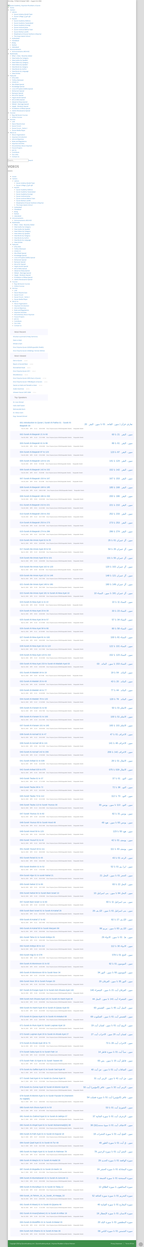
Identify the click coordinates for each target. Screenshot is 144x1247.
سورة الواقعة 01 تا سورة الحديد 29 (115, 1160)
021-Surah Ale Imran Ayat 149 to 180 (36, 584)
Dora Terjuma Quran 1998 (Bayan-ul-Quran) (27, 382)
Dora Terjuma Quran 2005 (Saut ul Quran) (27, 378)
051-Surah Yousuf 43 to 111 (32, 849)
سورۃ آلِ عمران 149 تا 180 (119, 584)
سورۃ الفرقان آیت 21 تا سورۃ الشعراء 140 (111, 990)
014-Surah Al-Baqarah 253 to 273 (35, 522)
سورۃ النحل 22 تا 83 (122, 884)
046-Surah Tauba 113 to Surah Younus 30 (38, 805)
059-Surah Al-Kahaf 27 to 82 (32, 919)
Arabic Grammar (18, 389)
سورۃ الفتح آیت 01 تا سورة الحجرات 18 (113, 1134)
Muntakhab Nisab (19, 368)
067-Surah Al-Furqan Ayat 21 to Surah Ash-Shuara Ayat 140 (47, 990)
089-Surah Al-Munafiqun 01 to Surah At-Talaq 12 (41, 1187)
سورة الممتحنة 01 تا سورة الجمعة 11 (115, 1178)
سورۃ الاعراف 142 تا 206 (120, 752)
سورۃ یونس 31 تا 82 (122, 813)
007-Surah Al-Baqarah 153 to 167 (35, 478)
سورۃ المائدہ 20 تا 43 (122, 681)
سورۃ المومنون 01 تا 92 (121, 963)
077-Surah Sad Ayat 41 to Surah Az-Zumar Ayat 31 (43, 1078)
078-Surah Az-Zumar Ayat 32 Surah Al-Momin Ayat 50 (44, 1087)
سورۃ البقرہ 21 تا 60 (122, 434)
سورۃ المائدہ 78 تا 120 (121, 699)
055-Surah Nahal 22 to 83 (31, 884)
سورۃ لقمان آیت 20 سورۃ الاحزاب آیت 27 (112, 1034)
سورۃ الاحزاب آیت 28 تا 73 (119, 1043)
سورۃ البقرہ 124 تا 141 (121, 461)
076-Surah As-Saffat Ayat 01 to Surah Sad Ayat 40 (42, 1069)
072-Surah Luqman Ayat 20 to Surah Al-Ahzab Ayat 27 (44, 1034)
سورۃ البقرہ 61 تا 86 (122, 443)
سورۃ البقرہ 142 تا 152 (121, 469)
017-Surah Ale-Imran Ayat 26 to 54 (35, 549)
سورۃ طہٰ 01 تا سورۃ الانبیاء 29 (117, 937)
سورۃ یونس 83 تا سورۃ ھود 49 (117, 822)
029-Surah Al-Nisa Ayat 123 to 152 (35, 655)
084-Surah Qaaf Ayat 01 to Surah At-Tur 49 (39, 1143)
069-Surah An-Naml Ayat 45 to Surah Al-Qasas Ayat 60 (44, 1008)
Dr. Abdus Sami (18, 413)
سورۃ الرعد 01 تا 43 (122, 858)
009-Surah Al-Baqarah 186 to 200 (35, 496)
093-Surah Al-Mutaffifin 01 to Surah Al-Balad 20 (41, 1222)
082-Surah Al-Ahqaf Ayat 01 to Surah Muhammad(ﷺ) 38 (45, 1125)
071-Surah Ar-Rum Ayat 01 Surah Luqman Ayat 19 (42, 1025)
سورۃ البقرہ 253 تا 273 (121, 522)
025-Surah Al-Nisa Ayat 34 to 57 (34, 619)
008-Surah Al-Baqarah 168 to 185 (35, 487)
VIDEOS (10, 171)
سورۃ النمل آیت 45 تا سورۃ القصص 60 (113, 1008)
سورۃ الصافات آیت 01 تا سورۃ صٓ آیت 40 (112, 1069)
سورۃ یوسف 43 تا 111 (122, 849)
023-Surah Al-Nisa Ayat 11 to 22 (34, 602)
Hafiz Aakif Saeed (19, 406)
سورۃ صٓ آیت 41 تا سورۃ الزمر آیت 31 (113, 1078)
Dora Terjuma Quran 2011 (21, 371)
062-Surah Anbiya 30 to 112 (32, 946)
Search (30, 160)
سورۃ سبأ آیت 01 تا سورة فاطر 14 (115, 1052)
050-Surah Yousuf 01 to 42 (32, 840)
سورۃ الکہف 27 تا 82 (122, 919)
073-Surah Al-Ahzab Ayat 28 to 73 (35, 1043)
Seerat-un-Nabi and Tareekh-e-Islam (25, 385)
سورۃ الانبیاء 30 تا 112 (122, 946)
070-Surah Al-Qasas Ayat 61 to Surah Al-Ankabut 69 (43, 1016)
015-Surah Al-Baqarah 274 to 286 (35, 531)
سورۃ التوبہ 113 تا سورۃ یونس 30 (116, 805)
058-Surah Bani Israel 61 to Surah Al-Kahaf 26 (40, 911)
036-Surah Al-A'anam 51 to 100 (34, 716)
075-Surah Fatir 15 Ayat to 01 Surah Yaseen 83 (41, 1061)
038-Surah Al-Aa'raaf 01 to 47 (33, 734)
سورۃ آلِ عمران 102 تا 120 (119, 566)
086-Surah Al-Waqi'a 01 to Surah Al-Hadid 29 (40, 1160)
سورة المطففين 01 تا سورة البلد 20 (115, 1222)
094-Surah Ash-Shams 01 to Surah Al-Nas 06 (40, 1231)
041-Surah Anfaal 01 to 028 (32, 761)
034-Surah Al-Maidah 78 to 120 (34, 699)
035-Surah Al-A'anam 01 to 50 (33, 708)
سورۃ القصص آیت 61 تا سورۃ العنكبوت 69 (112, 1016)
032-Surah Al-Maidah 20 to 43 (33, 681)
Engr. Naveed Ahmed (20, 416)
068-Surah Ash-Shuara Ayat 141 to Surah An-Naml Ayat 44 (46, 999)
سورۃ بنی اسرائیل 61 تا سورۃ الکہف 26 (113, 911)
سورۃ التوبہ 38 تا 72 (122, 787)
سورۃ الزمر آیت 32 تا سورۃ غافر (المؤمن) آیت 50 (108, 1087)
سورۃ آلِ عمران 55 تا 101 (120, 558)
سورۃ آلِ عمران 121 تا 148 (119, 575)
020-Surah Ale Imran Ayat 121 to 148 (36, 575)
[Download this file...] (12, 426)
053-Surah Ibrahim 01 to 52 (32, 866)
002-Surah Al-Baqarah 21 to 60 (34, 434)
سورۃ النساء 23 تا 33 (122, 611)
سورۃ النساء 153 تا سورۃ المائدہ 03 (115, 664)
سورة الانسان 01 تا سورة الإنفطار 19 (115, 1213)
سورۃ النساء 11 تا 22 (122, 602)
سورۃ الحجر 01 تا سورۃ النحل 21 (116, 875)
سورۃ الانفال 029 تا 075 (121, 769)
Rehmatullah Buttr (19, 409)
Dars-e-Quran (17, 360)
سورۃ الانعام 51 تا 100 (122, 716)
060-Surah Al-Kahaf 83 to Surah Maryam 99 (39, 928)
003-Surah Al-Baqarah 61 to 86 (34, 443)
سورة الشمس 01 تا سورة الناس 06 (115, 1231)
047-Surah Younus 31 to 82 (32, 814)
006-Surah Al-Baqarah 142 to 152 (35, 469)
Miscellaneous (17, 375)
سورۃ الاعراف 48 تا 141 (121, 743)
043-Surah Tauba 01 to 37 (31, 778)
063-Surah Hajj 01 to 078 (31, 955)
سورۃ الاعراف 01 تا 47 (121, 734)
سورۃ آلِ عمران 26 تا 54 (120, 549)
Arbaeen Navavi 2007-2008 (22, 392)
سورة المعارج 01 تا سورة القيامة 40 (115, 1204)
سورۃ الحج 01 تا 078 (122, 955)
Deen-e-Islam (17, 340)
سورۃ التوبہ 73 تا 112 (122, 796)
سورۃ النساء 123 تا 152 (121, 655)
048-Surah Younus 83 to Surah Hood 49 (38, 822)
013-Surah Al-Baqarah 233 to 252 (35, 514)
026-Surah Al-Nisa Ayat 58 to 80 (34, 628)
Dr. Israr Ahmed (18, 402)
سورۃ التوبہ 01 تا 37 (122, 778)
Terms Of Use (129, 1244)
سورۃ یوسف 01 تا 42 (122, 840)
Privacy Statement (116, 1244)
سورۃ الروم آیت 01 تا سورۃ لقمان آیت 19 (112, 1025)
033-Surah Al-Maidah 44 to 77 (33, 690)
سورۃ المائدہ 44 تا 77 (122, 690)
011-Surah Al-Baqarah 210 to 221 (35, 505)
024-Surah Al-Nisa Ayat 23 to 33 (34, 611)
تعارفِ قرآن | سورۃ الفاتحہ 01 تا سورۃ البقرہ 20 (108, 424)
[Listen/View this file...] (16, 426)
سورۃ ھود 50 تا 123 (123, 831)
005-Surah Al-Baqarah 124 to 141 (35, 461)
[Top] (141, 1244)
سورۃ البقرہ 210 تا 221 (121, 505)
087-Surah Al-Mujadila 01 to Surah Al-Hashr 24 (41, 1169)
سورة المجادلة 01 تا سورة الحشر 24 (115, 1169)
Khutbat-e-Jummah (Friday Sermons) (25, 337)
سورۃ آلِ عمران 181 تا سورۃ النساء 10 (113, 593)
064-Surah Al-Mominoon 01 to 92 (35, 963)
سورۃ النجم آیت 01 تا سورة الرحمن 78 (113, 1151)
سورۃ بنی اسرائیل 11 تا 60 (119, 902)
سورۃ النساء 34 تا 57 (122, 619)
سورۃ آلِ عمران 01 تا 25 (120, 540)
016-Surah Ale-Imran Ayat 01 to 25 (35, 540)
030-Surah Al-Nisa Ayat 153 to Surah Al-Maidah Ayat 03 (45, 664)
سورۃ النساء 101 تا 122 (121, 646)
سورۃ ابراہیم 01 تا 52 (122, 866)
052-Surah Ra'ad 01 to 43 (31, 858)
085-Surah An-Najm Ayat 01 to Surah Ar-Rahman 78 (43, 1151)
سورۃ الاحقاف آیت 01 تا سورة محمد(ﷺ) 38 (111, 1125)
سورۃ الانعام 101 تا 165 (121, 725)
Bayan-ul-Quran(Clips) (20, 364)
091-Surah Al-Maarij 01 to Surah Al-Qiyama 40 (40, 1204)
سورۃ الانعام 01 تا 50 (122, 708)
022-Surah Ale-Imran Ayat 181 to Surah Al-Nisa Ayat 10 (44, 593)
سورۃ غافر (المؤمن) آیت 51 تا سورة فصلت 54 (110, 1097)
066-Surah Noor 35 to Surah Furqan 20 (37, 981)
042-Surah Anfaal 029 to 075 (33, 769)
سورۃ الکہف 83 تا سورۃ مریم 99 (116, 928)
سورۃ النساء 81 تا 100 (122, 637)
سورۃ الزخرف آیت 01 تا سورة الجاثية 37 (113, 1116)
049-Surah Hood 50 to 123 (32, 831)
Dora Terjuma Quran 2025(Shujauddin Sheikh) (28, 347)
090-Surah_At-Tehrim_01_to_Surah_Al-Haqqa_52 (42, 1196)
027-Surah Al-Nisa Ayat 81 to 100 (35, 637)
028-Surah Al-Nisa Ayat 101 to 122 (35, 646)
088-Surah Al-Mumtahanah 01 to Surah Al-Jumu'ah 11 (44, 1178)
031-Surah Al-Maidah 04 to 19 (33, 672)
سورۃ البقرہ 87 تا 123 (122, 452)
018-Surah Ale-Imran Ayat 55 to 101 (36, 558)
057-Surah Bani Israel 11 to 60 (33, 902)
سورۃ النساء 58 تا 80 (122, 628)
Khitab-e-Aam (17, 344)
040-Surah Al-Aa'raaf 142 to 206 (34, 752)
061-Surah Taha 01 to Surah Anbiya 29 (37, 937)
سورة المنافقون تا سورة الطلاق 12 (116, 1187)
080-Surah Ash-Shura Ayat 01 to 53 (36, 1107)
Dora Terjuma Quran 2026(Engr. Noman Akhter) (29, 351)
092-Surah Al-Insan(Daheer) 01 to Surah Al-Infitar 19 (43, 1213)
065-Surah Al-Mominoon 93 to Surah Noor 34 (40, 972)
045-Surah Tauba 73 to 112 (32, 796)
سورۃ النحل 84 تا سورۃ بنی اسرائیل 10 (113, 893)
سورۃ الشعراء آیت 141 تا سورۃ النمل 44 (112, 999)
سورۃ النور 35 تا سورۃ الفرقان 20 (116, 981)
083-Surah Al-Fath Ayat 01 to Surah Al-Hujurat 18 (42, 1134)
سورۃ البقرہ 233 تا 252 (121, 514)
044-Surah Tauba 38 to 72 (31, 787)
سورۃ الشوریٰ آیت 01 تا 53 (119, 1107)
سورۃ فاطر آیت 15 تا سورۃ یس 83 (115, 1060)
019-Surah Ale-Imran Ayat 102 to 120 (36, 567)
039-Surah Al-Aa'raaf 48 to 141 (33, 743)
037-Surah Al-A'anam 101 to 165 (34, 725)
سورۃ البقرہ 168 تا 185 (121, 487)
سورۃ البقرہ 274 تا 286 (121, 531)
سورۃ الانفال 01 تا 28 (122, 761)
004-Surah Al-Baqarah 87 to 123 (34, 452)
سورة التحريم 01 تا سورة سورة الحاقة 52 (112, 1196)
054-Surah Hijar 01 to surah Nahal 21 (36, 875)
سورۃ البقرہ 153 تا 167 (121, 478)
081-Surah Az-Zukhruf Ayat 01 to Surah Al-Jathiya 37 (43, 1116)
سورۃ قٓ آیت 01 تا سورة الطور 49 (116, 1143)
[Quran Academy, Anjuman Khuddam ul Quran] (24, 5)
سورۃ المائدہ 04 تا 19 (122, 672)
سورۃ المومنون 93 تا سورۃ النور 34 (115, 972)
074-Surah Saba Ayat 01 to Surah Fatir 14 (38, 1052)
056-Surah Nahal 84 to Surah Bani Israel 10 (39, 893)
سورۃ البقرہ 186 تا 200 (121, 496)
